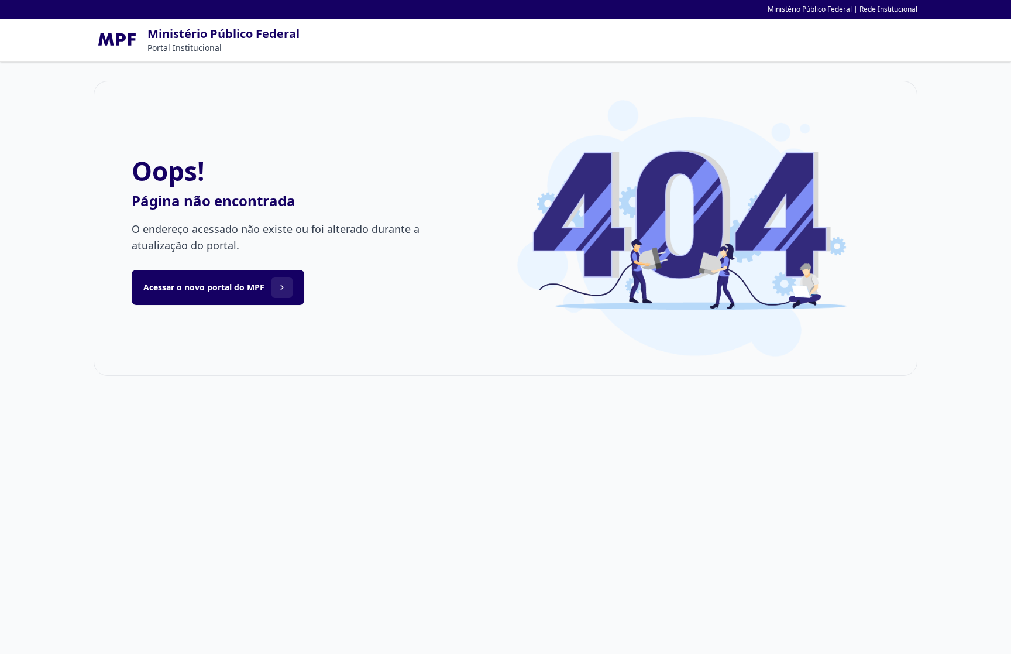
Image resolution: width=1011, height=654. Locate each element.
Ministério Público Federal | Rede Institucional (842, 9)
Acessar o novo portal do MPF (203, 287)
